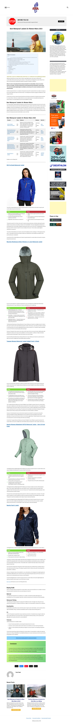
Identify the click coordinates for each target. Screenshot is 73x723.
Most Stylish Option (42, 139)
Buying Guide (10, 66)
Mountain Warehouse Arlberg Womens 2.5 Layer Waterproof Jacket (24, 241)
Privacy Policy (28, 718)
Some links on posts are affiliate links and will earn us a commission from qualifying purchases (25, 57)
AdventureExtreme (58, 178)
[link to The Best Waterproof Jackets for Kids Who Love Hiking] (36, 690)
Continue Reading (16, 709)
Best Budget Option (42, 132)
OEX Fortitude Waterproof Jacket (14, 60)
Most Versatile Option (42, 146)
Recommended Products (46, 718)
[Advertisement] (58, 85)
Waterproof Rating (12, 68)
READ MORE (61, 21)
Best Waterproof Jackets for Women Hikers (15, 58)
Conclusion (10, 73)
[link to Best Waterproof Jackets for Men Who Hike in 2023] (16, 690)
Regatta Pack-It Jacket (13, 65)
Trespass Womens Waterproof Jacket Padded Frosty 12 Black (23, 341)
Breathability (12, 69)
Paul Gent (18, 672)
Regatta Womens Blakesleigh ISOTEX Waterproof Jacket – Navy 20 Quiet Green (22, 64)
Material (10, 67)
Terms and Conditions (36, 718)
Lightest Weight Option (42, 154)
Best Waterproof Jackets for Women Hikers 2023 (16, 59)
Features (11, 71)
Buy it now (9, 581)
